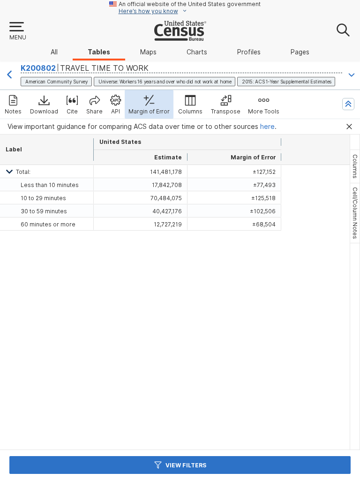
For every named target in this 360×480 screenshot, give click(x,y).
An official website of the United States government (190, 4)
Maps (148, 52)
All (54, 52)
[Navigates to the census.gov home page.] (180, 37)
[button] (17, 31)
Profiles (249, 52)
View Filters (185, 465)
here (267, 126)
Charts (197, 52)
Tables (99, 52)
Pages (300, 52)
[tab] (355, 166)
